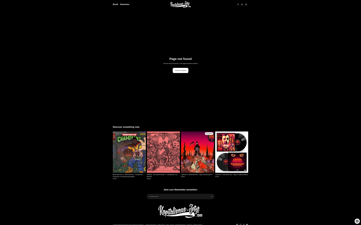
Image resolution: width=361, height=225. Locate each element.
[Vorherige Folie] (184, 152)
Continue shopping (180, 70)
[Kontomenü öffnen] (242, 4)
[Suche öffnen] (238, 4)
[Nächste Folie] (211, 152)
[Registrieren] (211, 196)
